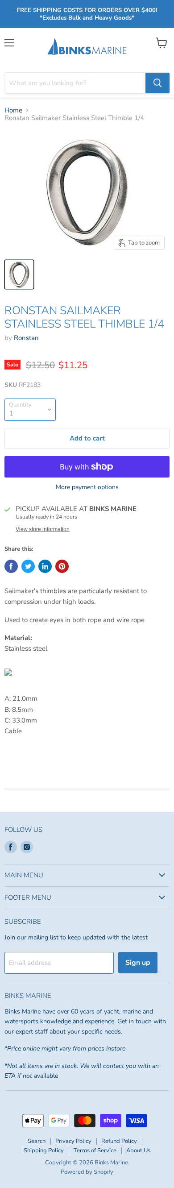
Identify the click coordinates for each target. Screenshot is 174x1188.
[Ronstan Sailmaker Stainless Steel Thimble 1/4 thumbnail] (19, 274)
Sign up (137, 963)
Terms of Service (95, 1150)
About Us (138, 1150)
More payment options (87, 487)
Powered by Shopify (87, 1172)
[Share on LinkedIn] (45, 566)
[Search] (157, 83)
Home (13, 110)
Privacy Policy (73, 1141)
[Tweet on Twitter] (28, 566)
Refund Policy (119, 1141)
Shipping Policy (44, 1150)
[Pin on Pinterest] (62, 566)
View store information (43, 529)
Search (37, 1141)
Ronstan (26, 337)
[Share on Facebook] (11, 566)
